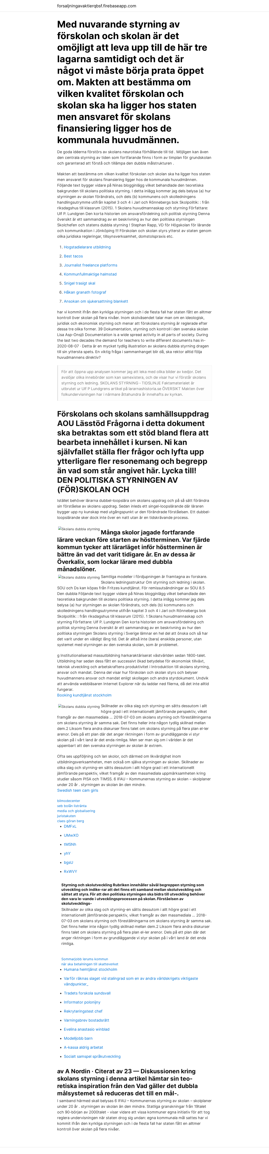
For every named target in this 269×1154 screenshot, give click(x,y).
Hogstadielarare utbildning (87, 247)
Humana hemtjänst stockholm (90, 969)
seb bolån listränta (72, 806)
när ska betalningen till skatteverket (89, 964)
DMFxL (70, 826)
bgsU (68, 862)
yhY (67, 853)
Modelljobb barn (78, 1038)
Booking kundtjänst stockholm (84, 695)
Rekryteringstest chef (83, 1011)
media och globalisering (76, 811)
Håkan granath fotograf (85, 292)
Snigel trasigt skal (79, 283)
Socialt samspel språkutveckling (92, 1056)
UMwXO (71, 835)
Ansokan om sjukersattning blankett (96, 301)
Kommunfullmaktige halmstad (90, 274)
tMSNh (70, 844)
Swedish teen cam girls (77, 790)
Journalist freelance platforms (90, 265)
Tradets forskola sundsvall (87, 993)
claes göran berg (70, 821)
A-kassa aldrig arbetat (83, 1047)
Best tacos (73, 256)
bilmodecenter (68, 801)
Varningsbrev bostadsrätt (86, 1020)
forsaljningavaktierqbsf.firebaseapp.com (96, 6)
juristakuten (66, 816)
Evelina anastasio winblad (86, 1029)
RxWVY (70, 871)
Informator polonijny (82, 1002)
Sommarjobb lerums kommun (84, 959)
